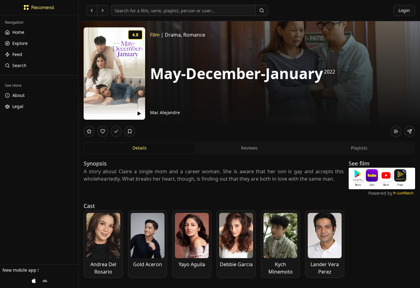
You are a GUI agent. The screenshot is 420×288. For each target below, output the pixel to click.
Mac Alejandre (165, 112)
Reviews (249, 148)
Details (140, 148)
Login (404, 10)
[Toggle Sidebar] (78, 144)
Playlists (359, 148)
